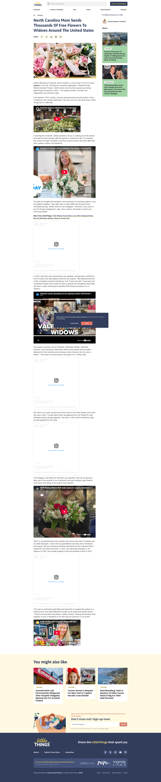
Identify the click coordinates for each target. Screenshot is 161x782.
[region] (81, 320)
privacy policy (104, 728)
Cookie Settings (74, 323)
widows (37, 85)
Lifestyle (40, 15)
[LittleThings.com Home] (38, 4)
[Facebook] (105, 752)
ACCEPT (87, 323)
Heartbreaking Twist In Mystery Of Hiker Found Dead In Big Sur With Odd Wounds (112, 694)
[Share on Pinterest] (56, 37)
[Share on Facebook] (42, 37)
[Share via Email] (61, 37)
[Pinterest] (125, 752)
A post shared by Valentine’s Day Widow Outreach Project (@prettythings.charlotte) (57, 270)
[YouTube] (120, 752)
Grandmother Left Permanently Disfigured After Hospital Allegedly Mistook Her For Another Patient (48, 695)
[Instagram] (115, 752)
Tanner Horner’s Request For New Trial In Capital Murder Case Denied (80, 693)
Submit (123, 724)
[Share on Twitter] (47, 37)
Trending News (109, 82)
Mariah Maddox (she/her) (117, 22)
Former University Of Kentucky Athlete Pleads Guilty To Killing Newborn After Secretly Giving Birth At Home (114, 55)
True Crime (108, 48)
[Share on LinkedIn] (51, 37)
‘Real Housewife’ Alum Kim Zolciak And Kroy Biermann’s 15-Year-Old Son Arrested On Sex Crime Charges (114, 89)
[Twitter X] (110, 752)
